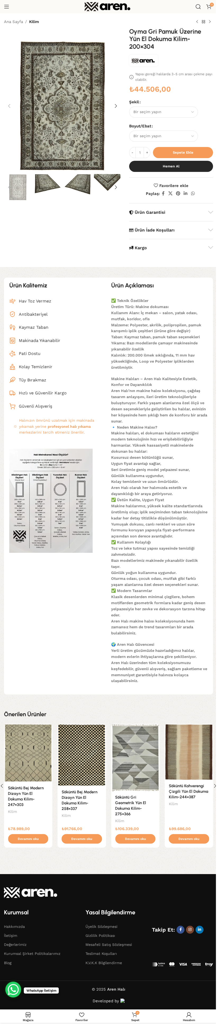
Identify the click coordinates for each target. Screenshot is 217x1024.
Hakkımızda (14, 926)
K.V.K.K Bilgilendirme (103, 963)
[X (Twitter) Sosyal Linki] (170, 193)
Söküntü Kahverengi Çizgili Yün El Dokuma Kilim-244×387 (188, 791)
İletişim (10, 935)
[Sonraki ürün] (210, 22)
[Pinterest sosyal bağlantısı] (178, 193)
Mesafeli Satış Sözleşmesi (108, 944)
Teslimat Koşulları (101, 953)
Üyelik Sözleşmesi (101, 926)
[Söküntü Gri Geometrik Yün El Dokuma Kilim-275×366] (135, 757)
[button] (9, 106)
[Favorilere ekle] (47, 728)
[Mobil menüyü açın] (6, 6)
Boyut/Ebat (140, 126)
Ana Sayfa (13, 21)
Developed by (106, 1001)
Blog (7, 963)
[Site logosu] (108, 6)
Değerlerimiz (15, 944)
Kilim (34, 21)
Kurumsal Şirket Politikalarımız (32, 953)
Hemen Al (171, 166)
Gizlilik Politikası (100, 935)
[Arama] (198, 6)
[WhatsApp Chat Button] (13, 990)
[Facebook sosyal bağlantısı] (163, 193)
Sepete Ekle (183, 152)
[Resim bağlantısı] (32, 892)
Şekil (134, 102)
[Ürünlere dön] (203, 22)
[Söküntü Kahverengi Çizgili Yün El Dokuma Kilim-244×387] (189, 752)
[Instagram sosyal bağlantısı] (190, 930)
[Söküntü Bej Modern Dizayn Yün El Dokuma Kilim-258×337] (82, 755)
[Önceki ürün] (197, 22)
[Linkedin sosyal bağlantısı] (185, 193)
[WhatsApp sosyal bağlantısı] (192, 193)
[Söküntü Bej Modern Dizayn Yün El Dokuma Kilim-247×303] (28, 753)
